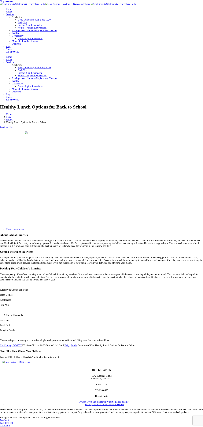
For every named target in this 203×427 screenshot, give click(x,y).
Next (11, 127)
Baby (66, 345)
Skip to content (7, 1)
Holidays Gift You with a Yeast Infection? (104, 404)
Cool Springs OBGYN (11, 345)
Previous (4, 127)
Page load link (6, 423)
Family (74, 345)
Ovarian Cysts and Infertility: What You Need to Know (104, 402)
